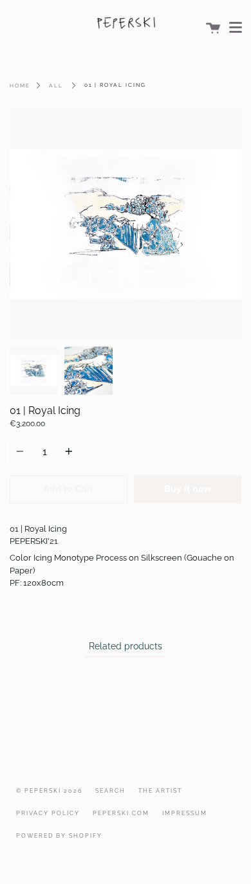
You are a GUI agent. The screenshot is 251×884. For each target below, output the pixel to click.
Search (110, 791)
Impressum (184, 813)
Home (20, 85)
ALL (56, 85)
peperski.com (121, 813)
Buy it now (187, 489)
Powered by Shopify (59, 836)
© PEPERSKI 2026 (49, 791)
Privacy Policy (48, 813)
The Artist (160, 791)
